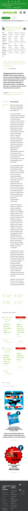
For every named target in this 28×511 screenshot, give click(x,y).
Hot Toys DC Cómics (17, 94)
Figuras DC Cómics (19, 92)
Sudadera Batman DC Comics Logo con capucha (7, 359)
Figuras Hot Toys (7, 94)
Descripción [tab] (5, 101)
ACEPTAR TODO (6, 18)
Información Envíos (14, 491)
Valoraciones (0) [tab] (5, 105)
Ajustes (13, 18)
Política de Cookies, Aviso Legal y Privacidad (14, 504)
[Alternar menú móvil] (24, 12)
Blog (12, 508)
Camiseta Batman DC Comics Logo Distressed (7, 328)
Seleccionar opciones (5, 340)
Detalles (10, 342)
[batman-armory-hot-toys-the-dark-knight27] (14, 28)
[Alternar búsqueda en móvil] (21, 12)
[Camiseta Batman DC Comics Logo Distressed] (7, 319)
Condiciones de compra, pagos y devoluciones (14, 497)
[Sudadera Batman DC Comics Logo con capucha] (7, 350)
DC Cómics (11, 92)
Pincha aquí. (14, 440)
